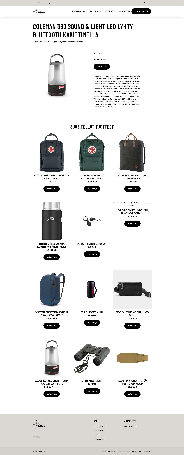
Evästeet (122, 451)
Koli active (99, 435)
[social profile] (49, 3)
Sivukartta (146, 451)
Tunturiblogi (124, 11)
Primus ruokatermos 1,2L (92, 312)
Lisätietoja (102, 67)
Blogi (104, 451)
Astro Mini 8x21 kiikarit (92, 380)
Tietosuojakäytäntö (134, 451)
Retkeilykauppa (141, 11)
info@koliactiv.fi (144, 3)
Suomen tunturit (78, 11)
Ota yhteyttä (112, 451)
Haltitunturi (95, 11)
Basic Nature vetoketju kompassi (92, 243)
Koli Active (109, 11)
